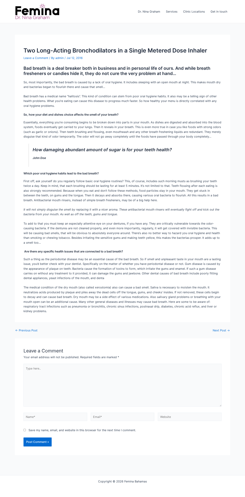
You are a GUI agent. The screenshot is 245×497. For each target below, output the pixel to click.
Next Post (221, 330)
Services (171, 11)
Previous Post (26, 330)
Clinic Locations (194, 11)
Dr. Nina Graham (149, 11)
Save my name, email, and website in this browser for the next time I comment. (82, 430)
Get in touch (219, 11)
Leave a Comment (35, 58)
